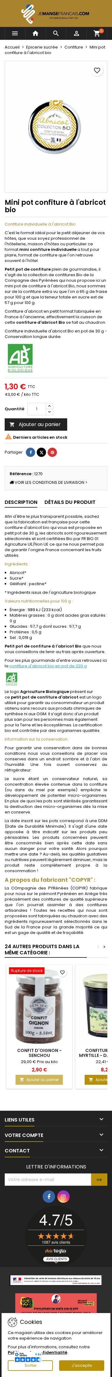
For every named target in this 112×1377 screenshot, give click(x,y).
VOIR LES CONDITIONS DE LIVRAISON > (50, 482)
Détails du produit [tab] (70, 502)
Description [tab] (21, 502)
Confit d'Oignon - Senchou (39, 1052)
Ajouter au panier (35, 424)
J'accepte (82, 1365)
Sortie (30, 1365)
